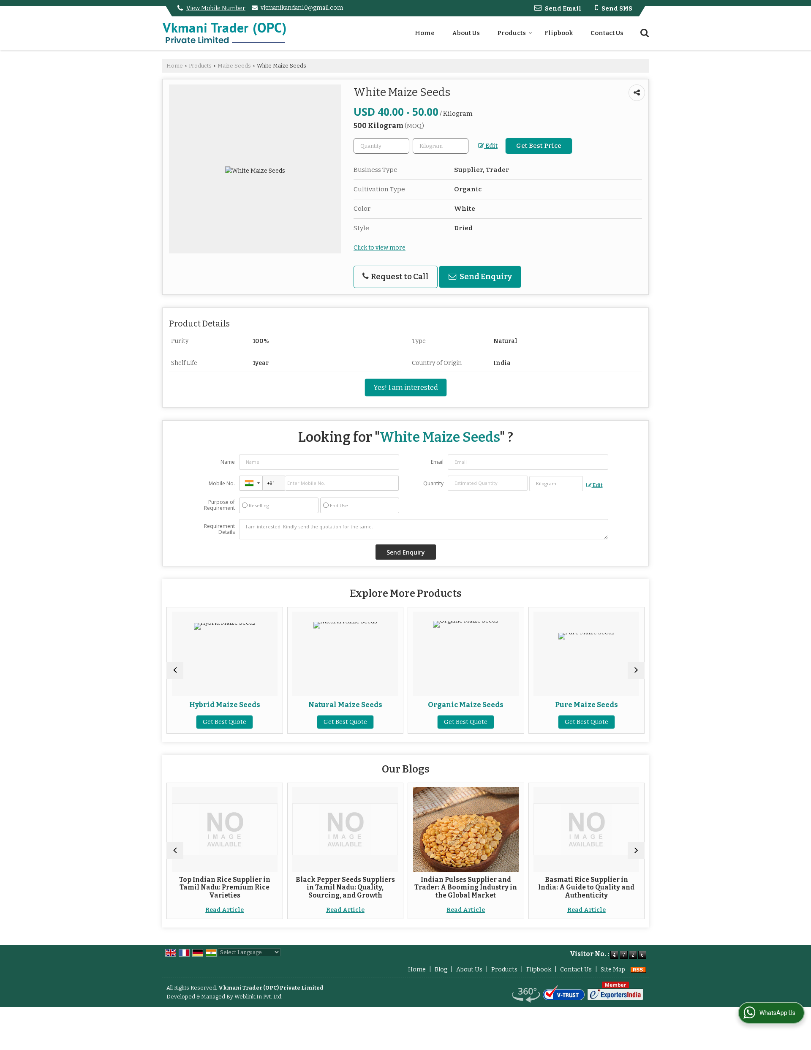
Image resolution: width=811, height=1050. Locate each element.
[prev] (174, 670)
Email (437, 461)
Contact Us (607, 33)
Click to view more (380, 247)
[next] (636, 670)
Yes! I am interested (405, 387)
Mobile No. (222, 483)
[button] (215, 8)
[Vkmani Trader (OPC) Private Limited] (224, 33)
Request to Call (399, 276)
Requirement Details (219, 529)
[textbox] (440, 146)
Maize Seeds (234, 66)
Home (425, 33)
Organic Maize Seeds (386, 704)
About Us (466, 33)
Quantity (433, 483)
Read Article (266, 910)
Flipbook (558, 33)
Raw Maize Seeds (627, 704)
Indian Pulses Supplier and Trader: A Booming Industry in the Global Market (386, 887)
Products (511, 33)
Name (227, 461)
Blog (441, 969)
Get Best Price (538, 146)
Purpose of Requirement (219, 505)
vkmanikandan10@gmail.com (302, 7)
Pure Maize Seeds (507, 704)
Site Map (613, 969)
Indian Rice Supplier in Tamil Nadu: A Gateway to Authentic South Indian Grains (627, 887)
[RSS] (638, 969)
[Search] (643, 32)
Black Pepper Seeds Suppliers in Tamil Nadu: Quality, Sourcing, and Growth (266, 887)
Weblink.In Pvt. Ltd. (258, 996)
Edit (491, 146)
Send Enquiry (485, 276)
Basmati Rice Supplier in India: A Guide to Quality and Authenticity (507, 887)
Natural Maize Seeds (266, 704)
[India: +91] (251, 483)
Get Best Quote (266, 722)
